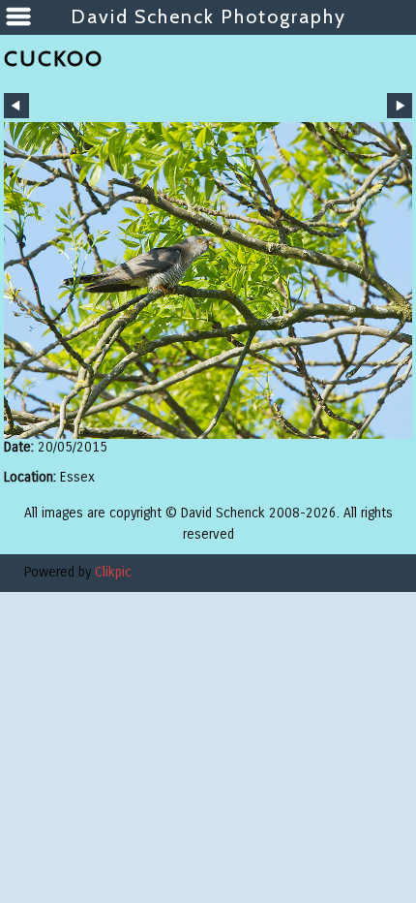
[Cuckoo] (208, 280)
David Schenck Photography (208, 16)
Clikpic (113, 572)
